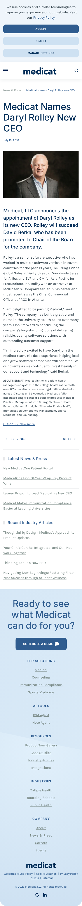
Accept (41, 28)
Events (41, 850)
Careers (41, 843)
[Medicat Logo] (41, 865)
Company (41, 819)
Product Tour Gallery (41, 745)
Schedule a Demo (38, 644)
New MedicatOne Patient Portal (28, 468)
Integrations (41, 768)
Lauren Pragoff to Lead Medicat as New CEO (37, 493)
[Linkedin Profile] (45, 894)
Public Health (41, 805)
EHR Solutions (41, 661)
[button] (5, 70)
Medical (41, 670)
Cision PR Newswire (19, 424)
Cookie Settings (46, 873)
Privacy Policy (44, 17)
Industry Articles (41, 760)
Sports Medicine (41, 692)
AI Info (35, 877)
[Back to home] (41, 70)
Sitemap (48, 877)
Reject (41, 41)
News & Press (41, 835)
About (41, 828)
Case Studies (41, 753)
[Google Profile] (37, 894)
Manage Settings (41, 53)
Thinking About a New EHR (24, 563)
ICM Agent (41, 715)
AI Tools (41, 706)
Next (67, 439)
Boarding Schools (41, 798)
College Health (41, 790)
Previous (18, 439)
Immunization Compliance (41, 685)
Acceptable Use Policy (18, 873)
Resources (41, 736)
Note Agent (41, 722)
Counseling (41, 677)
